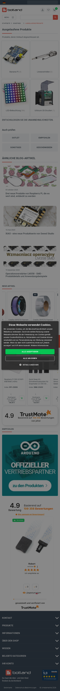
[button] (30, 364)
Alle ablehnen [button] (30, 358)
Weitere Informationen (40, 345)
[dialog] (30, 345)
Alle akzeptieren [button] (30, 352)
